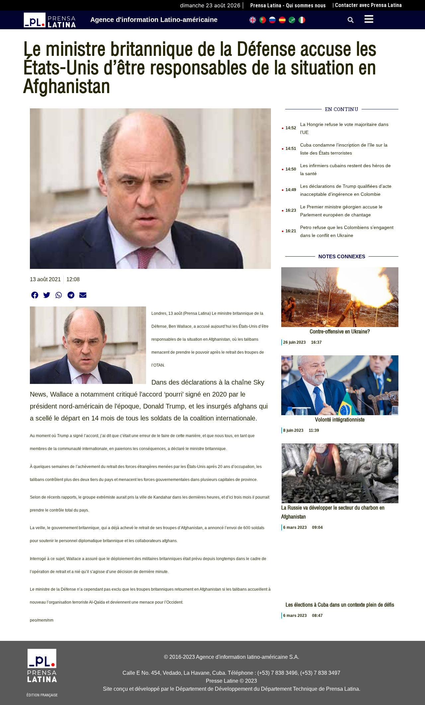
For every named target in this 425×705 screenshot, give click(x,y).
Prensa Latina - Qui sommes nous (288, 5)
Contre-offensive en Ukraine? (340, 331)
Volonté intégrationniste (340, 419)
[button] (350, 20)
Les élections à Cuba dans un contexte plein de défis (340, 604)
